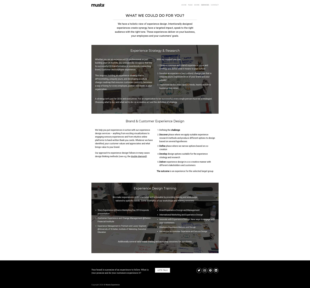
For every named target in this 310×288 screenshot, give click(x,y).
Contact (215, 5)
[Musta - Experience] (98, 5)
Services (205, 5)
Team (190, 5)
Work (196, 5)
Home (183, 5)
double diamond (138, 156)
